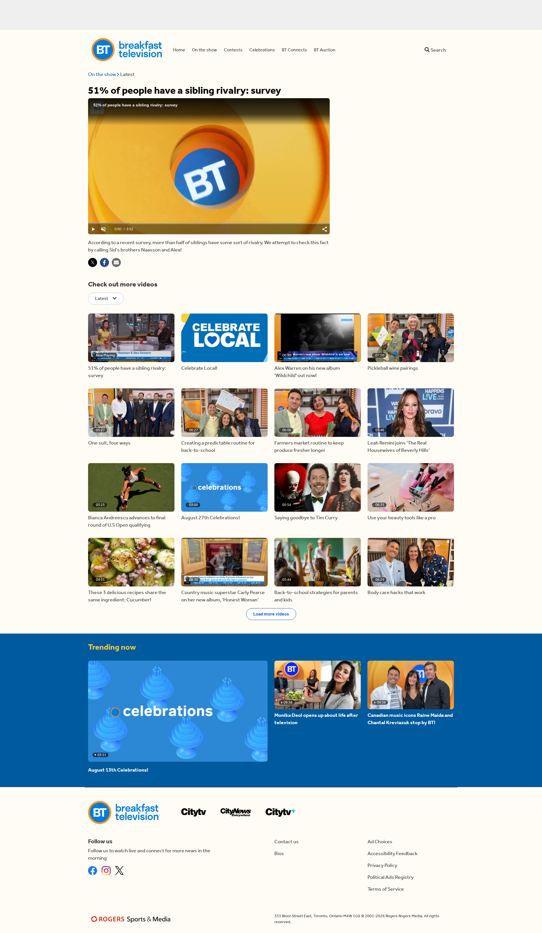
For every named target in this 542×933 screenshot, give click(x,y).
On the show (102, 74)
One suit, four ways (109, 443)
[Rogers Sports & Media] (131, 919)
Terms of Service (386, 889)
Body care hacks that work (396, 592)
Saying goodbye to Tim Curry (306, 517)
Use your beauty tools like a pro (402, 517)
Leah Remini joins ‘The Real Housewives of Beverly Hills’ (399, 446)
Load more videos (271, 614)
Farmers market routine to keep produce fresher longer (309, 446)
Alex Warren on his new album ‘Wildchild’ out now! (307, 371)
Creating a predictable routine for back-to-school (218, 446)
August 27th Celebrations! (210, 517)
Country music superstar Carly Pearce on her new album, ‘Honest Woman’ (223, 596)
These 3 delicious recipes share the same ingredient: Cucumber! (127, 596)
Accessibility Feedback (393, 853)
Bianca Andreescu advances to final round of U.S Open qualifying (126, 521)
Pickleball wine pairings (393, 368)
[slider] (209, 223)
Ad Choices (380, 841)
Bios (279, 853)
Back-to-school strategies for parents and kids (316, 596)
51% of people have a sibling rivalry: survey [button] (127, 371)
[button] (131, 338)
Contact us (286, 841)
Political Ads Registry (391, 877)
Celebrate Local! (199, 368)
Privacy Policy (382, 865)
